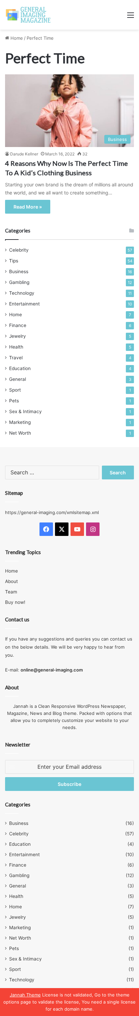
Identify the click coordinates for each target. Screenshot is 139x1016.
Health (16, 347)
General (17, 379)
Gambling (19, 282)
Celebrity (19, 250)
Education (20, 368)
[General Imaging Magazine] (28, 15)
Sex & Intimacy (25, 411)
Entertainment (24, 303)
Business (18, 271)
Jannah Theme (25, 994)
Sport (15, 390)
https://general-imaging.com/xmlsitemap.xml (52, 512)
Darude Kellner (24, 153)
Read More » (27, 207)
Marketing (20, 422)
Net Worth (20, 433)
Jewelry (17, 336)
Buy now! (15, 602)
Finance (17, 325)
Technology (21, 293)
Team (11, 591)
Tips (13, 260)
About (11, 581)
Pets (14, 400)
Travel (16, 357)
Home (16, 38)
